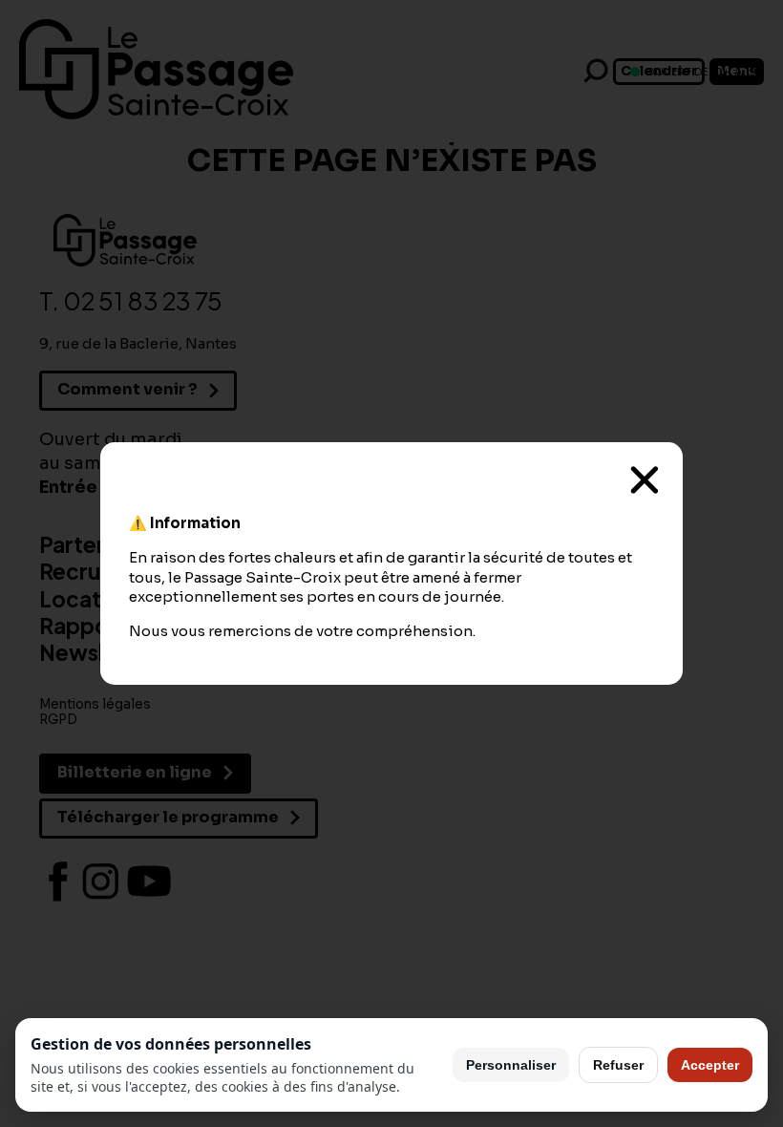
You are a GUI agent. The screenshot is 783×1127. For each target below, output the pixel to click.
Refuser (618, 1065)
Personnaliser (511, 1065)
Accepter (710, 1065)
